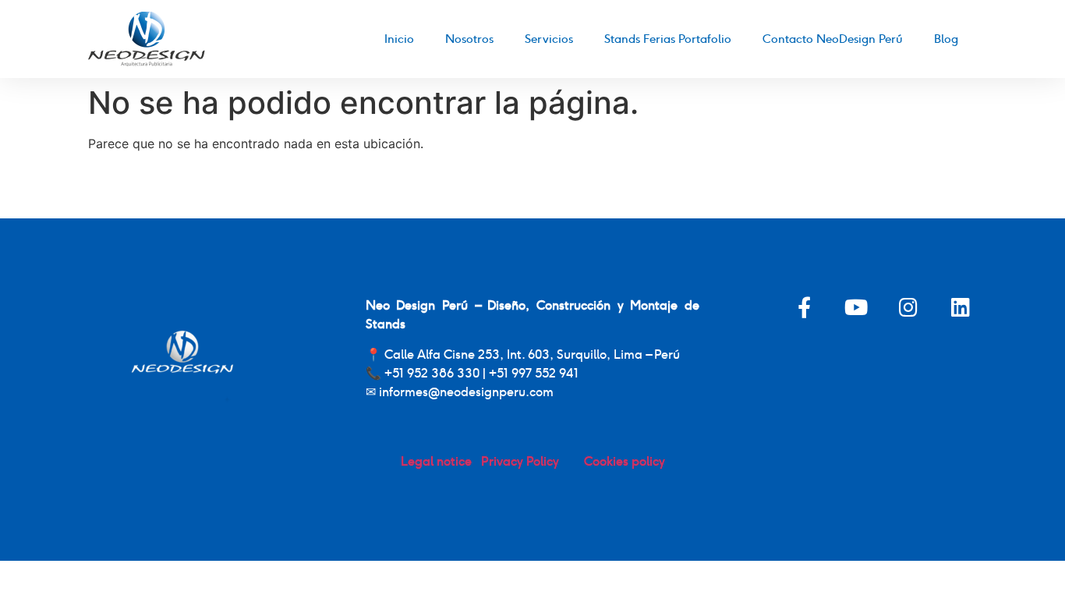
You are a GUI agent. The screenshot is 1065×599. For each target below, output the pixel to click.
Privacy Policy (531, 461)
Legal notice (438, 461)
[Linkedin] (960, 306)
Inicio (399, 38)
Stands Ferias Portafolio (667, 38)
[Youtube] (856, 306)
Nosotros (469, 38)
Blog (946, 38)
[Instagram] (908, 306)
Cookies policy (623, 461)
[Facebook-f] (804, 306)
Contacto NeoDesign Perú (832, 38)
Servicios (549, 38)
